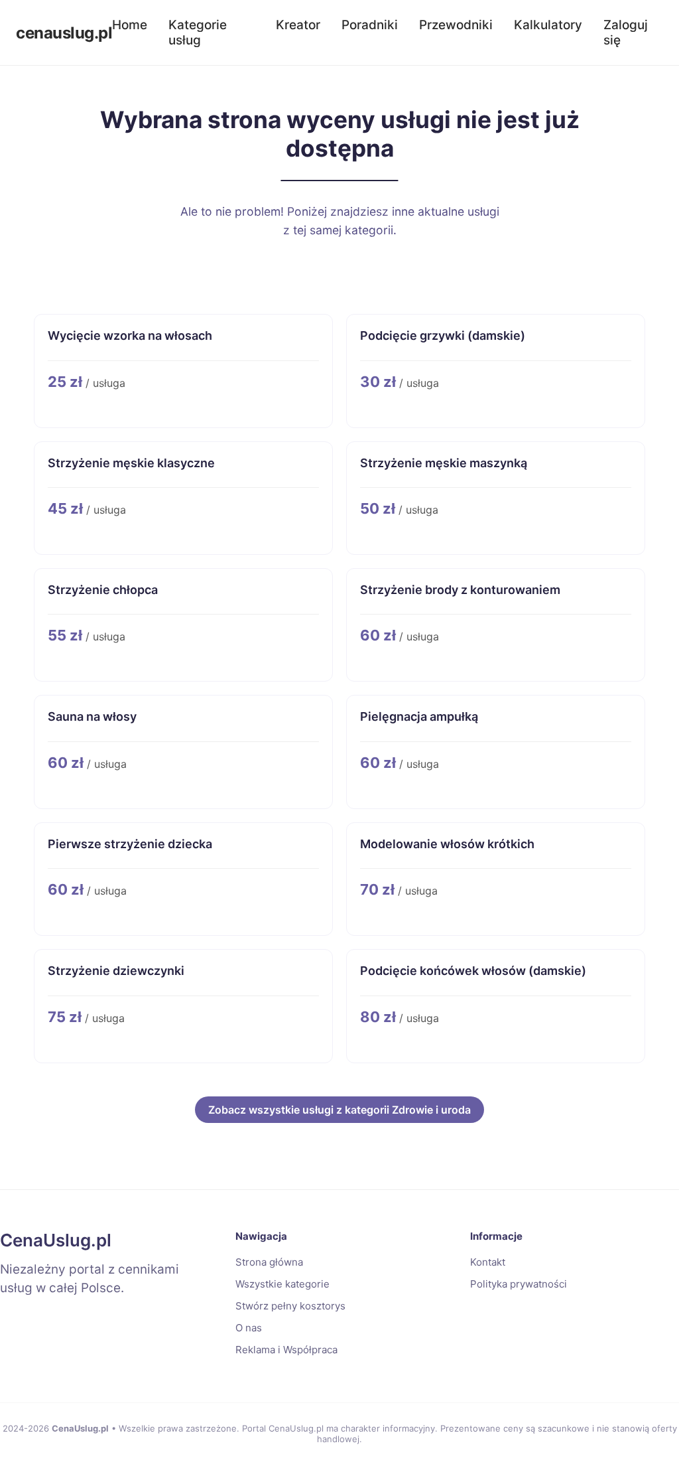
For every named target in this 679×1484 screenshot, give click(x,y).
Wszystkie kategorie (282, 1284)
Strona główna (269, 1262)
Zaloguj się (625, 32)
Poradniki (369, 25)
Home (129, 25)
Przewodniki (456, 25)
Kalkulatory (548, 25)
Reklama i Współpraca (286, 1349)
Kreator (298, 25)
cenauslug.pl (64, 32)
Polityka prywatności (518, 1284)
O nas (248, 1327)
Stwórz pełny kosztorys (290, 1305)
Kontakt (487, 1262)
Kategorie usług (197, 32)
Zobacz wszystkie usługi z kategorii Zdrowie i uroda (339, 1109)
